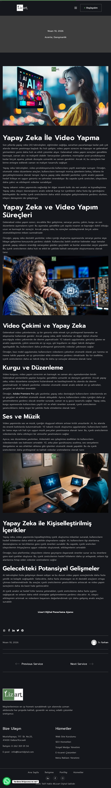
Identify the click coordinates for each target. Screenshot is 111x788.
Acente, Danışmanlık (55, 37)
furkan (104, 642)
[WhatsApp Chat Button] (7, 781)
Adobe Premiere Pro (23, 393)
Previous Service (32, 664)
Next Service (79, 664)
